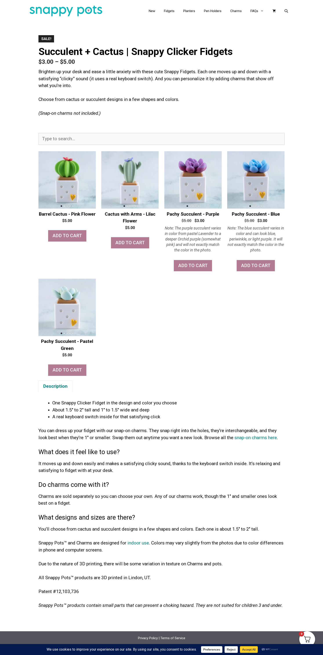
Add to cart (67, 235)
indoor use (138, 543)
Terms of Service (172, 638)
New (152, 11)
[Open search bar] (287, 11)
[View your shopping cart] (274, 11)
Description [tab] (55, 386)
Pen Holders (212, 11)
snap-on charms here (255, 437)
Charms (236, 11)
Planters (189, 11)
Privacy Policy (148, 638)
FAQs (254, 11)
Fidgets (169, 11)
